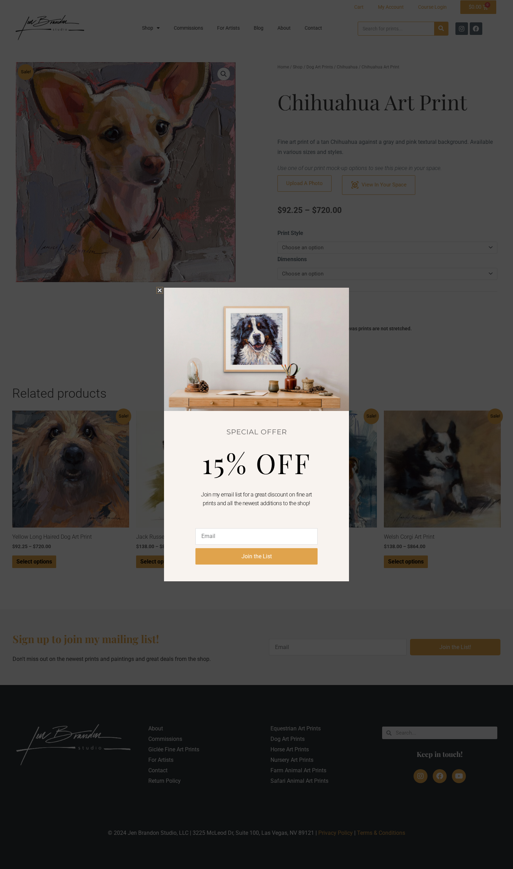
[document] (256, 434)
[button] (159, 290)
